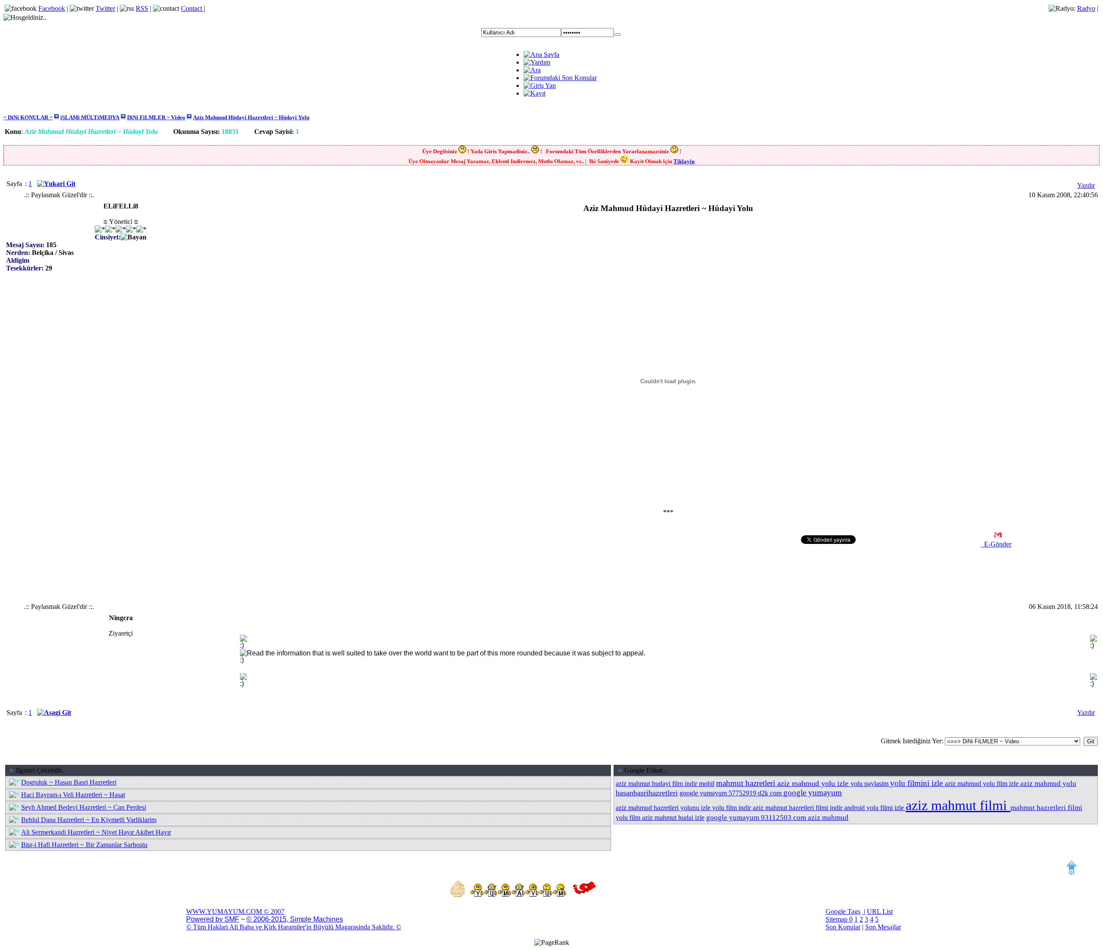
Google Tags (843, 911)
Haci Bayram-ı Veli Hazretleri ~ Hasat (73, 794)
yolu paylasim (870, 783)
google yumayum (812, 792)
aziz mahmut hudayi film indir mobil (665, 783)
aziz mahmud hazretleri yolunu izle (664, 807)
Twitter (105, 8)
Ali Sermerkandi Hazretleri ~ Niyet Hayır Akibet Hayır (96, 832)
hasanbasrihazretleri (647, 793)
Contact (192, 8)
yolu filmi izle (886, 807)
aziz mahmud (828, 817)
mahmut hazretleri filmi (1046, 808)
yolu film (629, 817)
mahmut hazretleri (746, 783)
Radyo (1086, 8)
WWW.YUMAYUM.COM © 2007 (235, 911)
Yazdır (1086, 185)
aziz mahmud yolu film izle (982, 783)
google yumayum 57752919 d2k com (731, 793)
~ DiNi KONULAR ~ (28, 117)
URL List (880, 911)
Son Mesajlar (883, 927)
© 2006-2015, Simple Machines (294, 919)
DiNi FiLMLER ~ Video (156, 117)
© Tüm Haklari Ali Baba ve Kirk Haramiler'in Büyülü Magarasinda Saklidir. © (293, 927)
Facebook (51, 8)
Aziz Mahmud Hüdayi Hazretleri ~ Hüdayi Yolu (251, 117)
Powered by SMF (212, 919)
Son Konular (843, 927)
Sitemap (837, 919)
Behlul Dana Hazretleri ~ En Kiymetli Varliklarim (88, 819)
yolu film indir (732, 807)
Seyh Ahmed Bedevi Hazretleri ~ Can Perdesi (83, 807)
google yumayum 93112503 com (757, 817)
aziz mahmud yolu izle (814, 783)
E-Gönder (996, 544)
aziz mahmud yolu (1048, 783)
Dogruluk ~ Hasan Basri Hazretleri (68, 782)
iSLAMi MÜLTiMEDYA (89, 117)
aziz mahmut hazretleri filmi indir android (809, 807)
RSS (142, 8)
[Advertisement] (398, 224)
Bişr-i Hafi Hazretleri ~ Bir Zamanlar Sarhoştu (84, 844)
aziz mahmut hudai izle (673, 817)
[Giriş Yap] (617, 34)
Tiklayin (684, 161)
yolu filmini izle (917, 783)
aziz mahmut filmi (958, 805)
